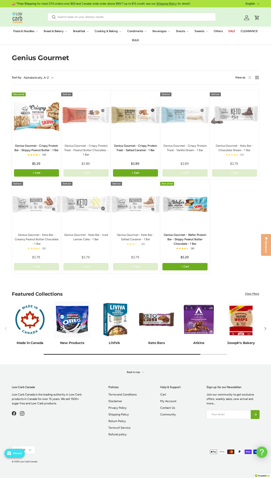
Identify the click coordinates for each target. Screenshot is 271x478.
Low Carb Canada (28, 461)
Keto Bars (156, 343)
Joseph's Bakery (241, 343)
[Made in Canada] (30, 319)
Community (168, 414)
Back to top (133, 372)
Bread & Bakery (54, 31)
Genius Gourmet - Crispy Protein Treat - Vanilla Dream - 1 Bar (184, 148)
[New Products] (72, 319)
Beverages (159, 31)
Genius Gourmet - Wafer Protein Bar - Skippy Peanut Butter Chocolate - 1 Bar (185, 239)
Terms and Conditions (122, 394)
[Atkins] (199, 319)
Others (218, 31)
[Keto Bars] (156, 319)
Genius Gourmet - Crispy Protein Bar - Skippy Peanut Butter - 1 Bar (36, 148)
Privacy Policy (117, 408)
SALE (231, 31)
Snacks (180, 31)
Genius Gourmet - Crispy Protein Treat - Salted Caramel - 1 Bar (135, 148)
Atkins (198, 343)
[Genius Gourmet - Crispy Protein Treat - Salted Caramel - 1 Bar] (135, 115)
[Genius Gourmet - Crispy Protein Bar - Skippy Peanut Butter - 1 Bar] (36, 115)
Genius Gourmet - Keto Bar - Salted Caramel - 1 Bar (135, 237)
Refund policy (117, 434)
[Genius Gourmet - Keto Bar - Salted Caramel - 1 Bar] (135, 204)
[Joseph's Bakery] (241, 319)
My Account (168, 401)
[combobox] (132, 17)
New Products (72, 343)
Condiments (135, 31)
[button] (257, 18)
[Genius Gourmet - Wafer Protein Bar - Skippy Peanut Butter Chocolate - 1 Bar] (185, 204)
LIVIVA (114, 343)
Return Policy (117, 421)
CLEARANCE (249, 31)
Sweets (199, 31)
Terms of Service (119, 427)
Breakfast (79, 31)
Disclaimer (115, 401)
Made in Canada (30, 343)
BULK (135, 40)
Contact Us (167, 408)
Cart (163, 394)
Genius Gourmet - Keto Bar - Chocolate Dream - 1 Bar (234, 148)
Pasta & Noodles (23, 31)
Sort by (16, 77)
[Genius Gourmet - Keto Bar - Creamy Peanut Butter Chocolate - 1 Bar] (36, 204)
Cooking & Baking (106, 31)
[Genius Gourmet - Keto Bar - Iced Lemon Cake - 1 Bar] (86, 204)
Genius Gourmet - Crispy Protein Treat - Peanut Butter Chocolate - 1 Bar (86, 150)
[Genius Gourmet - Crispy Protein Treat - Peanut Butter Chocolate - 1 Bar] (86, 115)
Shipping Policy (166, 3)
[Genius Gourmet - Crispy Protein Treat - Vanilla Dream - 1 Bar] (185, 115)
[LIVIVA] (114, 319)
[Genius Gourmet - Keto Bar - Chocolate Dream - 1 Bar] (234, 115)
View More (252, 293)
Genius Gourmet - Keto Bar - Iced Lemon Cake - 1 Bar (86, 237)
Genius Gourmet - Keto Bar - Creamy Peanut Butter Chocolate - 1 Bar (36, 239)
